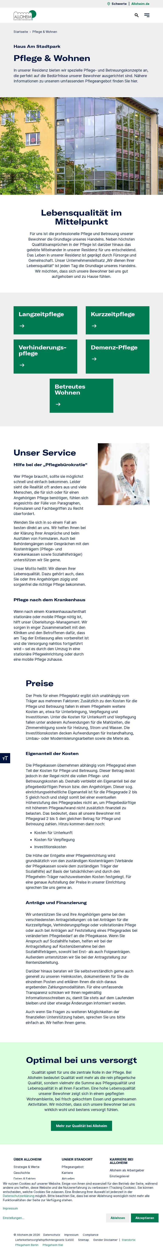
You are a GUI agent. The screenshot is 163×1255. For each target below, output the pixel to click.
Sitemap (83, 1239)
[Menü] (147, 15)
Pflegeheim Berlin (26, 1245)
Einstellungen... (13, 1218)
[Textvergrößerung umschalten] (5, 758)
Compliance (90, 1234)
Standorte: (129, 1239)
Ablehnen (118, 1218)
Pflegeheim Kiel (53, 1245)
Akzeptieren (144, 1218)
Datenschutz (51, 1234)
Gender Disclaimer (105, 1239)
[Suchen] (137, 15)
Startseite (21, 31)
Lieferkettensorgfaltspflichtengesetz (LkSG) (44, 1239)
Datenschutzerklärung (18, 1196)
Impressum (71, 1234)
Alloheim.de (140, 4)
